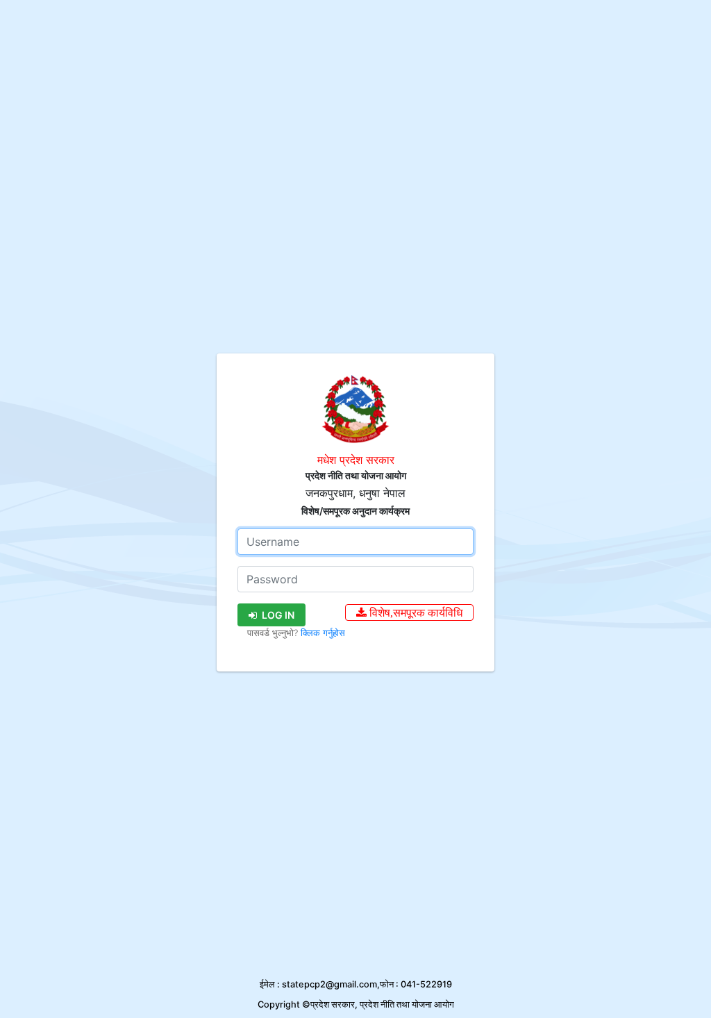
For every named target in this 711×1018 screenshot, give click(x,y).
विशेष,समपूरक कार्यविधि (414, 612)
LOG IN (277, 615)
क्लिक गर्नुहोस (323, 633)
